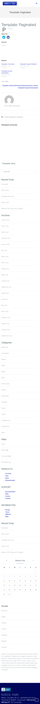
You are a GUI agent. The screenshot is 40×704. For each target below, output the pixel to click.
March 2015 (4, 256)
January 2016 (5, 244)
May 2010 (4, 305)
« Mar (6, 560)
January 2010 (5, 323)
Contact (8, 498)
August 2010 (5, 293)
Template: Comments (7, 64)
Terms (7, 512)
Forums (7, 496)
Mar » (33, 560)
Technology (5, 396)
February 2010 (5, 317)
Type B (3, 414)
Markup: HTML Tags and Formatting (12, 208)
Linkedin (3, 629)
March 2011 (4, 275)
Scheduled (4, 184)
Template (4, 402)
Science (3, 390)
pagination (13, 117)
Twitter (3, 616)
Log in (3, 444)
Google (3, 623)
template (20, 117)
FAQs (6, 494)
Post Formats (5, 384)
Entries (4, 450)
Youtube (3, 647)
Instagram (4, 635)
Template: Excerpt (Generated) (28, 88)
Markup (3, 359)
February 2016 (5, 238)
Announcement (10, 480)
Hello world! (5, 190)
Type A (3, 408)
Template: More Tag (7, 196)
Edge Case (4, 347)
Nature (3, 371)
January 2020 (5, 220)
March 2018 (4, 226)
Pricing (7, 510)
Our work (8, 473)
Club (6, 476)
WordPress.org (6, 462)
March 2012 (4, 262)
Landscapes (5, 353)
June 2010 (4, 299)
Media (3, 365)
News (3, 377)
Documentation (10, 491)
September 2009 (6, 336)
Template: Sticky (8, 163)
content (6, 117)
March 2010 (4, 311)
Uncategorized (5, 420)
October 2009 (5, 329)
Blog (6, 516)
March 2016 (4, 232)
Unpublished (5, 426)
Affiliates (8, 514)
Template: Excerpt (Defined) (28, 64)
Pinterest (4, 641)
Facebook (4, 610)
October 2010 (5, 281)
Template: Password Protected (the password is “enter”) (20, 85)
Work (3, 432)
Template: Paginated (18, 24)
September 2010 (6, 287)
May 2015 (4, 250)
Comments (6, 456)
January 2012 (5, 268)
